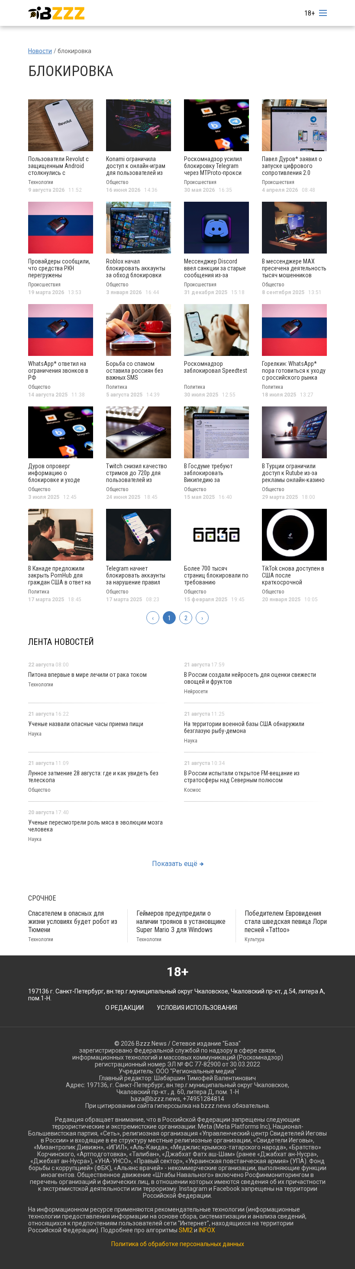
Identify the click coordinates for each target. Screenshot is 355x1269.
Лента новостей (61, 642)
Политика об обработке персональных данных (177, 1243)
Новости (40, 51)
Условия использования (197, 1007)
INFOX (207, 1230)
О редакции (124, 1007)
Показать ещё (174, 864)
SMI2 (186, 1230)
